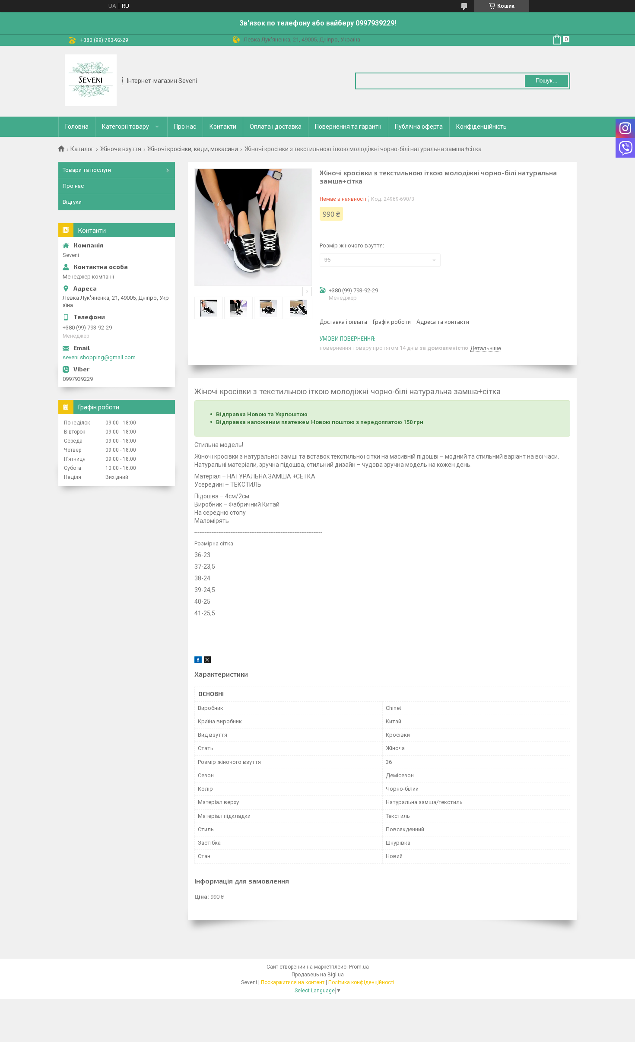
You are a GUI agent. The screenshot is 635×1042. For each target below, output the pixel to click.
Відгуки (72, 202)
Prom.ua (359, 967)
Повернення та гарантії (348, 126)
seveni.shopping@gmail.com (99, 357)
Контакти (223, 126)
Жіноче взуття (120, 149)
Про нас (185, 126)
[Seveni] (91, 80)
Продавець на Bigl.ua (318, 975)
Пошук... (547, 80)
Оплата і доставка (276, 126)
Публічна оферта (419, 126)
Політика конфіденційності (361, 982)
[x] (207, 661)
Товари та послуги (87, 170)
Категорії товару (125, 126)
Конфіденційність (481, 126)
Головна (77, 126)
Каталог (82, 149)
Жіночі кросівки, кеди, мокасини (192, 149)
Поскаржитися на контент (292, 982)
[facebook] (198, 661)
